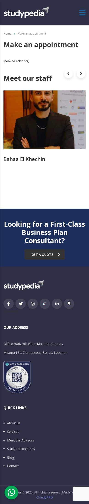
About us (13, 423)
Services (13, 432)
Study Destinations (21, 449)
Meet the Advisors (20, 440)
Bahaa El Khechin (24, 158)
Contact (13, 466)
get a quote (42, 254)
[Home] (26, 12)
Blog (10, 457)
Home (7, 33)
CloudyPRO (44, 497)
